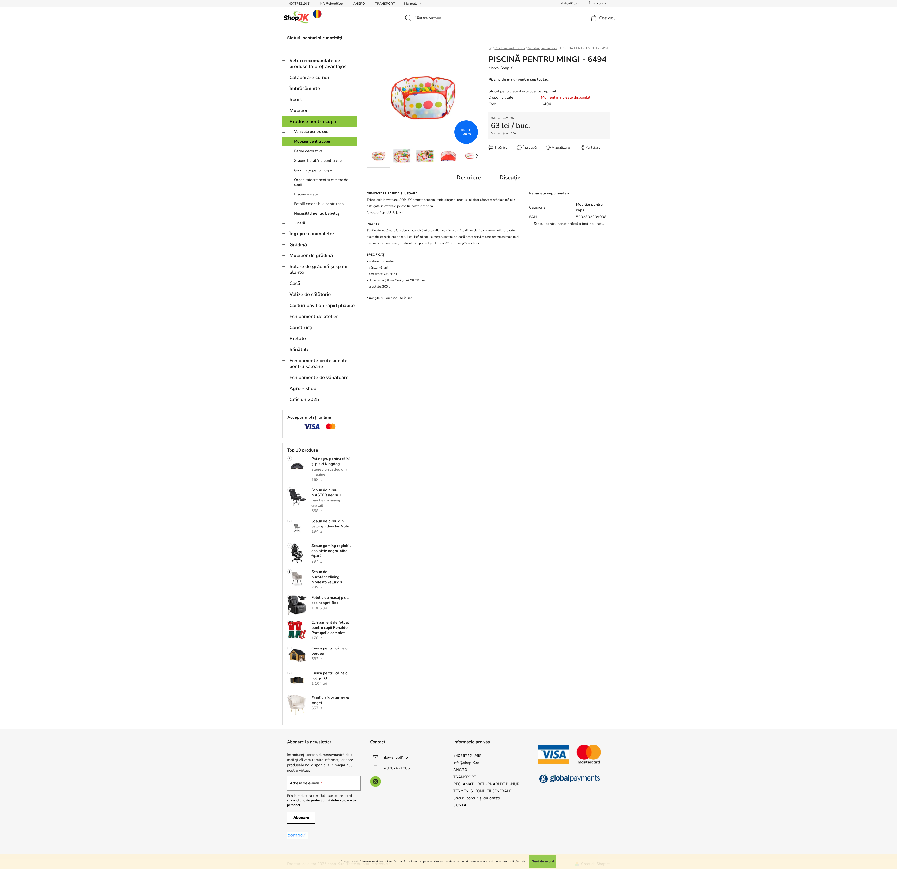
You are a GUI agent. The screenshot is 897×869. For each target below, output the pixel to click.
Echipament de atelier (313, 316)
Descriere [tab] (468, 177)
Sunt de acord (543, 861)
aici (524, 861)
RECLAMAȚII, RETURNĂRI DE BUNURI (486, 784)
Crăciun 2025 (304, 399)
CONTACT (462, 805)
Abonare (301, 817)
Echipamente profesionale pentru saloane (318, 363)
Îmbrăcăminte (304, 88)
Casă (294, 283)
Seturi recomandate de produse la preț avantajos (317, 63)
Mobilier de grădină (311, 255)
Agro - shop (302, 388)
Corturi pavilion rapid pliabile (322, 305)
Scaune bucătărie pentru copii (319, 160)
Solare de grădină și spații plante (318, 269)
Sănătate (299, 349)
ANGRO (359, 3)
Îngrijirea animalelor (311, 233)
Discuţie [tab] (510, 177)
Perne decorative (308, 151)
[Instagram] (375, 781)
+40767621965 (298, 3)
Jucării (299, 223)
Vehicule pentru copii (312, 131)
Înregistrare (597, 3)
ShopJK (506, 68)
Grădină (298, 244)
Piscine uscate (306, 194)
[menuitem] (314, 38)
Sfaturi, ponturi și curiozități (476, 798)
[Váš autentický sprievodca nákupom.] (297, 835)
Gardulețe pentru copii (313, 170)
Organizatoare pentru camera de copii (321, 182)
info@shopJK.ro (331, 3)
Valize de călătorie (310, 294)
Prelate (297, 338)
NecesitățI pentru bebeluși (317, 213)
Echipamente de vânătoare (318, 377)
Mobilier (298, 110)
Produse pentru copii (312, 121)
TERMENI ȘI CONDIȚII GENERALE (482, 791)
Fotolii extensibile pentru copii (319, 203)
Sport (295, 99)
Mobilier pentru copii (312, 141)
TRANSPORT (385, 3)
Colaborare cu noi (309, 77)
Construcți (300, 327)
